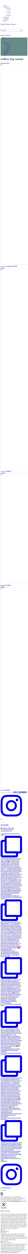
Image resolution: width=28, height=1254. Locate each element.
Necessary (5, 1231)
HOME (5, 5)
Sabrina (2, 268)
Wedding (9, 9)
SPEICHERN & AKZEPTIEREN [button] (9, 1252)
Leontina (3, 473)
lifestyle (3, 266)
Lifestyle (9, 13)
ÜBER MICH (6, 18)
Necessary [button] (3, 1229)
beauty (2, 790)
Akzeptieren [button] (24, 1201)
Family (8, 11)
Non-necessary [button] (4, 1241)
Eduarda (3, 587)
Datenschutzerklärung (15, 1201)
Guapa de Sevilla (5, 63)
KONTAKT (6, 20)
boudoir (3, 585)
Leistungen (7, 7)
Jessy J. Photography (20, 792)
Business (9, 15)
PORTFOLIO (6, 17)
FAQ (5, 21)
